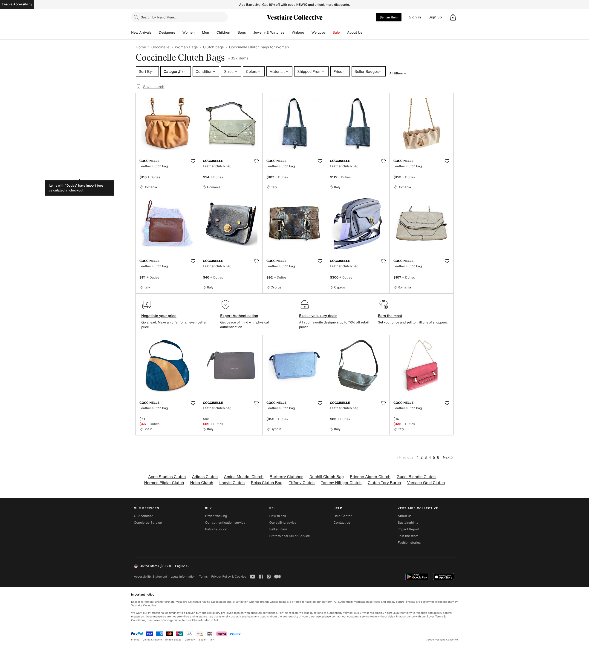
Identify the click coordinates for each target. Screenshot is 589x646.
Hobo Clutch (201, 483)
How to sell (277, 516)
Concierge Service (148, 522)
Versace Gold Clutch (426, 483)
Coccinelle (160, 47)
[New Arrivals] (155, 32)
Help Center (343, 516)
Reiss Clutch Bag (266, 483)
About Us (354, 32)
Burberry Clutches (286, 477)
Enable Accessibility (17, 4)
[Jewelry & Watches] (288, 32)
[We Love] (329, 32)
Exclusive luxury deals (318, 315)
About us (404, 516)
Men (205, 32)
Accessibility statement (150, 576)
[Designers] (179, 32)
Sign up (435, 17)
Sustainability (408, 522)
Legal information (183, 576)
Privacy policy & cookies (228, 576)
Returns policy (216, 529)
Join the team (408, 536)
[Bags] (249, 32)
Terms (203, 576)
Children (223, 32)
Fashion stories (409, 542)
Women (188, 32)
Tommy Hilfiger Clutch (341, 483)
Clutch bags (213, 47)
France (135, 639)
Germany (190, 639)
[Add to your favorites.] (193, 161)
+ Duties (153, 177)
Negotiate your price (158, 315)
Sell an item (389, 17)
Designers (167, 32)
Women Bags (186, 47)
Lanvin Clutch (232, 483)
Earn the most (390, 315)
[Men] (213, 32)
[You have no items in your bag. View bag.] (453, 17)
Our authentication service (225, 522)
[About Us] (366, 32)
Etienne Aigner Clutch (370, 477)
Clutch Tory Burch (384, 483)
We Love (318, 32)
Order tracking (216, 516)
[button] (453, 17)
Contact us (342, 522)
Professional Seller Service (289, 536)
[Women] (198, 32)
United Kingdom (152, 639)
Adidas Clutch (205, 477)
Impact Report (408, 529)
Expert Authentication (239, 315)
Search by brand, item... (159, 17)
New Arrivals (141, 32)
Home (141, 47)
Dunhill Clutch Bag (326, 477)
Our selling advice (282, 522)
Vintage (298, 32)
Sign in (415, 17)
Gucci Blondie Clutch (416, 477)
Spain (202, 639)
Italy (211, 639)
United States (173, 639)
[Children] (234, 32)
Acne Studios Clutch (167, 477)
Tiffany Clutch (302, 483)
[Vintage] (308, 32)
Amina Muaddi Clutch (243, 477)
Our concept (143, 516)
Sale (336, 32)
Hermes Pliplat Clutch (164, 483)
